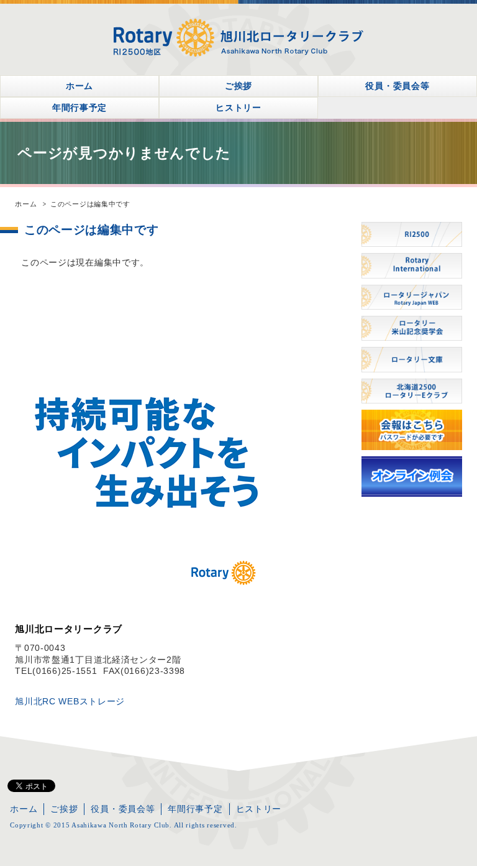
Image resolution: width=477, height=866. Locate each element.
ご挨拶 (238, 86)
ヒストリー (238, 108)
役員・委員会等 (397, 86)
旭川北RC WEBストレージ (70, 701)
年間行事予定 (79, 108)
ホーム (79, 86)
